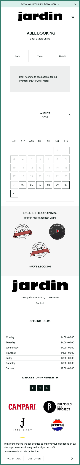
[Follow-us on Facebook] (33, 388)
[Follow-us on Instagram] (40, 388)
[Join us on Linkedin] (47, 388)
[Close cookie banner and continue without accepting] (72, 458)
